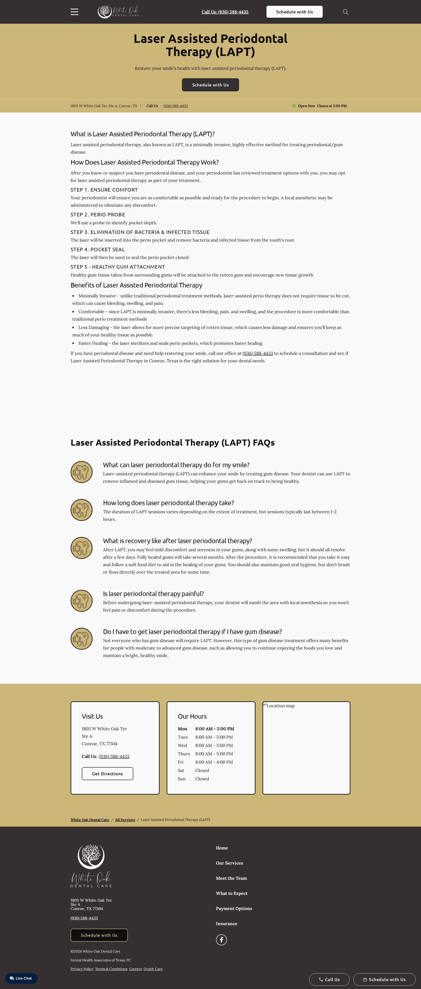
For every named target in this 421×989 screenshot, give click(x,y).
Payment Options (234, 908)
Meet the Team (231, 878)
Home (222, 848)
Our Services (229, 863)
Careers (135, 969)
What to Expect (232, 893)
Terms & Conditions (111, 969)
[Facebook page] (221, 939)
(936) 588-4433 (175, 106)
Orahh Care (153, 969)
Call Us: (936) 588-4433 (225, 11)
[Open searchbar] (345, 12)
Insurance (226, 923)
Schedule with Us (294, 11)
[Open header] (75, 12)
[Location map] (306, 748)
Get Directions (107, 773)
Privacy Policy (82, 969)
